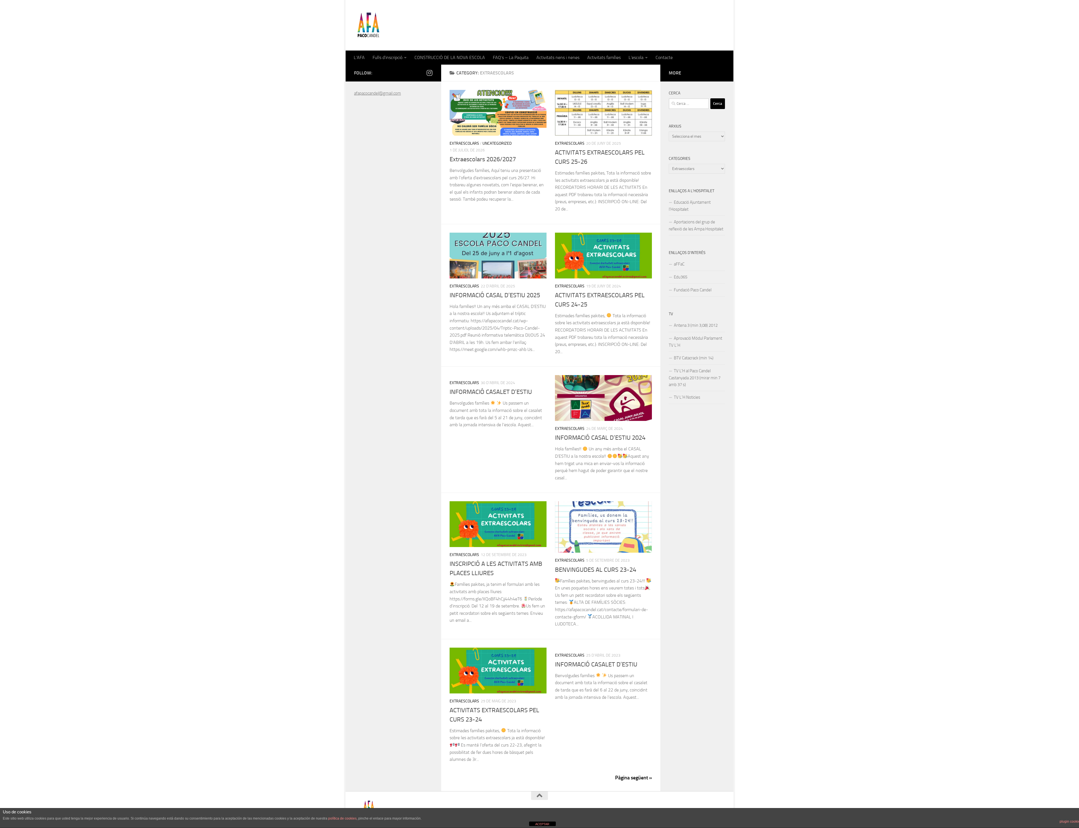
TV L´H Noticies (687, 397)
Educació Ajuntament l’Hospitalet (690, 206)
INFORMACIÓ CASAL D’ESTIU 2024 (600, 437)
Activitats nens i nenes (557, 57)
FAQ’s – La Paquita (511, 57)
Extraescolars (464, 143)
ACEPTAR (542, 824)
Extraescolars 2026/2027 (483, 159)
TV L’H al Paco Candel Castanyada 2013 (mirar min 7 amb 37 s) (694, 377)
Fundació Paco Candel (692, 289)
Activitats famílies (604, 57)
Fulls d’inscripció (387, 57)
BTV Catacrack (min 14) (693, 357)
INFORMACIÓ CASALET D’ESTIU (491, 392)
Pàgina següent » (633, 778)
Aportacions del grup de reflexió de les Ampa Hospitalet (696, 225)
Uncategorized (497, 143)
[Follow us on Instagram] (429, 72)
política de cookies (342, 818)
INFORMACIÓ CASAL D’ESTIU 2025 (495, 295)
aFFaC (679, 264)
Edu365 (680, 277)
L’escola (636, 57)
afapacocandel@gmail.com (377, 93)
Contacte (664, 57)
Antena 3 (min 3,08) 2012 (696, 325)
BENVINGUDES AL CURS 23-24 (595, 569)
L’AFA (359, 57)
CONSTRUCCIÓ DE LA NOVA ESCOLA (449, 57)
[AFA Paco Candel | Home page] (368, 25)
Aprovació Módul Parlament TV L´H (695, 342)
